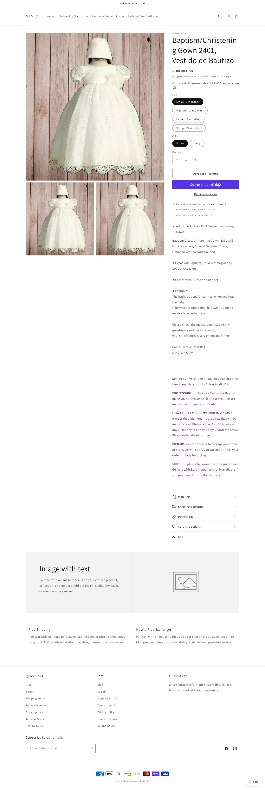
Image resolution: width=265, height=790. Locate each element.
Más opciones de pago (205, 193)
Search (30, 691)
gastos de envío (185, 76)
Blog (28, 685)
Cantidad (177, 152)
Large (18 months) (188, 119)
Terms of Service (36, 719)
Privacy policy (34, 712)
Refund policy (34, 726)
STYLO (126, 781)
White (180, 143)
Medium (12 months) (190, 110)
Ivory (197, 143)
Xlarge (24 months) (189, 128)
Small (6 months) (187, 101)
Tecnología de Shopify (139, 781)
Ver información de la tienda (194, 215)
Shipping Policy (35, 698)
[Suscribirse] (91, 748)
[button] (73, 16)
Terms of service (36, 705)
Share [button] (180, 537)
